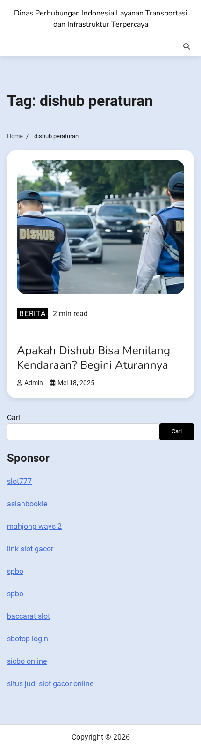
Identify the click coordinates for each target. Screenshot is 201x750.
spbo (15, 571)
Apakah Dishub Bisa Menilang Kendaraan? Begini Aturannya (93, 357)
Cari (13, 417)
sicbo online (27, 661)
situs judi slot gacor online (50, 683)
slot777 (19, 481)
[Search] (186, 46)
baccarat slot (28, 616)
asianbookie (27, 503)
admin (33, 383)
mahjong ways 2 (34, 526)
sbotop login (27, 638)
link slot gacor (30, 548)
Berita (32, 313)
